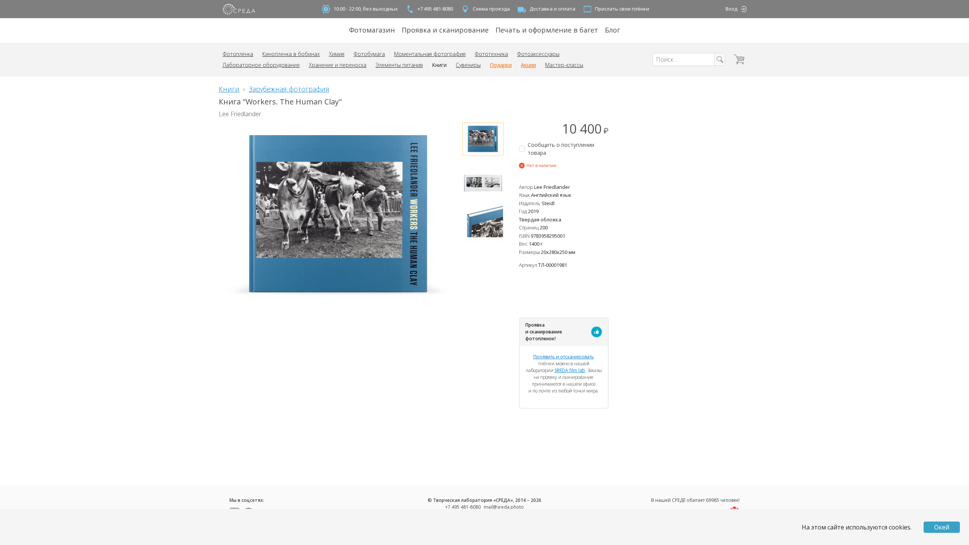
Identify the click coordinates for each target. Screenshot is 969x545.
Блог (612, 29)
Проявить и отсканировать (563, 356)
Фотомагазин (372, 29)
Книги (439, 65)
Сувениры (468, 65)
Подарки (501, 65)
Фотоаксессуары (538, 54)
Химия (336, 54)
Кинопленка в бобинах (291, 54)
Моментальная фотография (430, 54)
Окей (941, 527)
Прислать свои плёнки (622, 8)
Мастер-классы (564, 65)
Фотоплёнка (238, 54)
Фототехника (491, 54)
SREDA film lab (570, 370)
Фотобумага (369, 54)
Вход (731, 8)
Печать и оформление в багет (546, 29)
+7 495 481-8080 (435, 8)
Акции (528, 65)
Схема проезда (491, 8)
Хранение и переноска (337, 65)
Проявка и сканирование (445, 29)
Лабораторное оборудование (261, 65)
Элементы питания (399, 65)
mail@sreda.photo (504, 507)
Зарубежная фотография (289, 88)
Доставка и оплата (552, 8)
